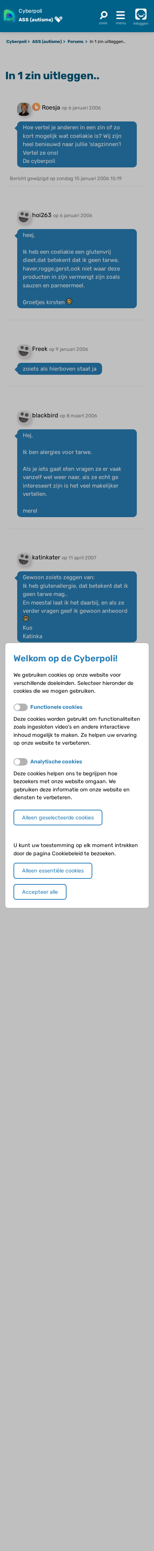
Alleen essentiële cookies (53, 871)
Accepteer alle (40, 892)
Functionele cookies (56, 707)
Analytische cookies (56, 761)
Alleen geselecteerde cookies (58, 818)
